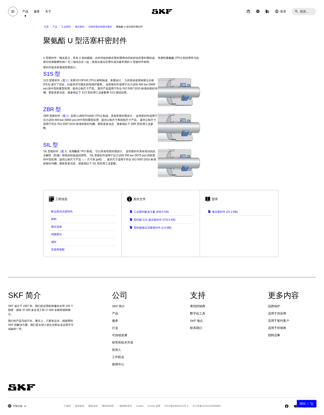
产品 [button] (25, 11)
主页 (46, 26)
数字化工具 (197, 313)
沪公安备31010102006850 (206, 406)
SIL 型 (50, 145)
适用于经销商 (277, 328)
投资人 (116, 349)
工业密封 (66, 26)
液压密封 (79, 26)
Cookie (139, 406)
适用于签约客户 (278, 320)
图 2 (65, 115)
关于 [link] (48, 11)
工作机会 (118, 357)
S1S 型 (51, 74)
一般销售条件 (125, 406)
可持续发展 (119, 335)
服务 (115, 320)
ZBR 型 (52, 109)
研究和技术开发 (122, 342)
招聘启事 (274, 335)
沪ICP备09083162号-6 (176, 406)
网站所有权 (108, 406)
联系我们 (196, 328)
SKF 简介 (118, 306)
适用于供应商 (277, 313)
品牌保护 (274, 306)
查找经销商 (197, 306)
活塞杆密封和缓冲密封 (100, 26)
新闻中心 (118, 364)
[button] (248, 11)
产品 (55, 26)
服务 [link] (37, 11)
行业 (115, 328)
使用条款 (79, 406)
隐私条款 (93, 406)
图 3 (63, 151)
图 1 (65, 80)
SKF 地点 (196, 320)
